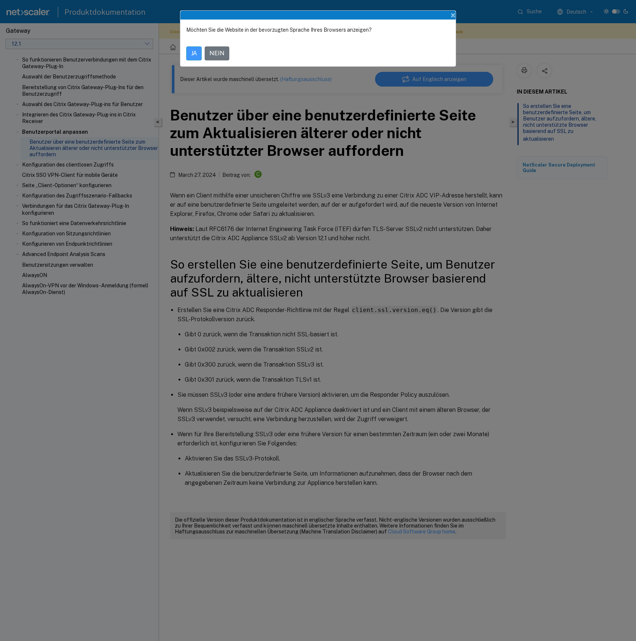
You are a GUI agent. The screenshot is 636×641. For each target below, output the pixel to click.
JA (194, 53)
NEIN (217, 53)
